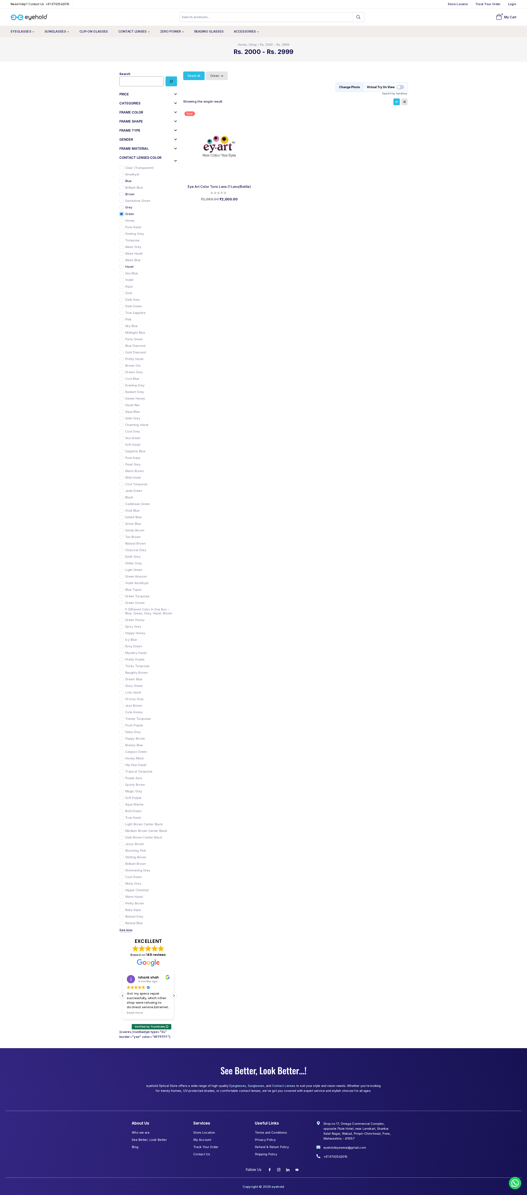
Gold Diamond (135, 352)
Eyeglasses (237, 1086)
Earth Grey (133, 557)
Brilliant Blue (134, 187)
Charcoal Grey (135, 550)
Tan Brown (133, 537)
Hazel (129, 267)
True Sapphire (135, 313)
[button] (174, 996)
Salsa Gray (133, 732)
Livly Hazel (133, 692)
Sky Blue (131, 326)
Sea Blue (131, 273)
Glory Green (134, 686)
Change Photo (349, 87)
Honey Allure (134, 758)
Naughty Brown (136, 673)
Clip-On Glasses (93, 31)
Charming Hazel (136, 425)
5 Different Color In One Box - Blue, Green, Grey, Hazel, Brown (148, 611)
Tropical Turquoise (138, 771)
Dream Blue (133, 679)
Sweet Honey (135, 398)
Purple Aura (133, 778)
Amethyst (132, 174)
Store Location (204, 1132)
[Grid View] (396, 101)
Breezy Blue (134, 745)
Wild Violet (133, 477)
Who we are (140, 1132)
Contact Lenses (283, 1086)
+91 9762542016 (57, 4)
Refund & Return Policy (272, 1147)
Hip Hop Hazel (135, 765)
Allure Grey (133, 247)
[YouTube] (297, 1170)
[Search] (171, 81)
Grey (128, 207)
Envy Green (133, 646)
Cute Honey (134, 712)
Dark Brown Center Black (143, 837)
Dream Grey (134, 372)
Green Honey (135, 620)
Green (129, 214)
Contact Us (201, 1154)
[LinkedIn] (288, 1170)
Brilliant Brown (135, 864)
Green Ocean (135, 603)
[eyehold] (29, 17)
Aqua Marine (134, 804)
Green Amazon (136, 576)
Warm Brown (134, 471)
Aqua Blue (132, 412)
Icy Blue (131, 640)
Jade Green (133, 491)
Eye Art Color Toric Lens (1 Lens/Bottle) (219, 187)
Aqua (129, 286)
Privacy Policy (265, 1140)
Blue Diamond (135, 346)
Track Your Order (488, 4)
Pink (128, 319)
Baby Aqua (133, 910)
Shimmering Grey (137, 870)
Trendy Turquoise (138, 719)
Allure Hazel (134, 253)
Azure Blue (133, 524)
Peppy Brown (135, 738)
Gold (128, 293)
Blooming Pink (135, 850)
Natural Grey (134, 916)
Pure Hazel (133, 227)
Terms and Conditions (271, 1132)
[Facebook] (270, 1170)
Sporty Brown (135, 785)
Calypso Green (136, 752)
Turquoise (132, 240)
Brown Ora (133, 365)
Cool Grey (132, 431)
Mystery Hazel (136, 653)
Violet (129, 280)
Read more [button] (135, 1013)
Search (358, 17)
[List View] (404, 101)
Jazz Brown (133, 705)
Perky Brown (134, 903)
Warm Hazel (134, 897)
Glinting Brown (135, 857)
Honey (130, 220)
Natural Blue (134, 923)
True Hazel (133, 818)
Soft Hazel (132, 445)
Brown (130, 194)
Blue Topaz (133, 590)
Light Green (133, 570)
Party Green (134, 339)
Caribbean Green (137, 504)
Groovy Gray (134, 699)
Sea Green (133, 438)
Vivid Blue (132, 510)
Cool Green (133, 877)
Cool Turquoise (136, 484)
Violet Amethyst (137, 583)
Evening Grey (135, 385)
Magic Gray (133, 791)
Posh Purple (134, 725)
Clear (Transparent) (139, 168)
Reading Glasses (209, 31)
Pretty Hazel (134, 359)
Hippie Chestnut (137, 890)
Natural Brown (135, 543)
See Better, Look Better (149, 1140)
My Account (202, 1140)
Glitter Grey (133, 563)
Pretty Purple (135, 659)
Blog (135, 1147)
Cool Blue (132, 379)
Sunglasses (256, 1086)
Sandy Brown (134, 530)
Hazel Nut (132, 405)
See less (125, 930)
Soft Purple (133, 798)
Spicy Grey (133, 626)
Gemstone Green (137, 201)
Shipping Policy (266, 1154)
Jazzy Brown (134, 844)
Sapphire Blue (135, 451)
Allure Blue (133, 260)
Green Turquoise (137, 596)
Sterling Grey (134, 234)
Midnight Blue (135, 332)
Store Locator (458, 4)
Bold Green (133, 811)
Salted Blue (133, 517)
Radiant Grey (134, 392)
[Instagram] (279, 1170)
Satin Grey (132, 418)
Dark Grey (132, 300)
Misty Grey (133, 883)
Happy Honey (135, 633)
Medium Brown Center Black (146, 831)
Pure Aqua (132, 458)
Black (129, 497)
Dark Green (133, 306)
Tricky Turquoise (137, 666)
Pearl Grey (133, 464)
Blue (128, 181)
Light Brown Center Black (144, 824)
